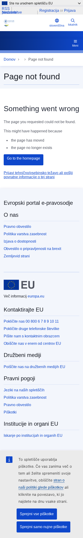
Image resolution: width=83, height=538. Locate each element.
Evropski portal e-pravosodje (38, 203)
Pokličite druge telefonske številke (31, 329)
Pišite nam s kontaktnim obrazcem (31, 336)
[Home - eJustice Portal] (25, 22)
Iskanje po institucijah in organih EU (33, 435)
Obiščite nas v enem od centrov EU (32, 343)
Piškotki (10, 412)
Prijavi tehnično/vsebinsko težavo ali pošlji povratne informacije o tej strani (38, 175)
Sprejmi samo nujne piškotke (43, 527)
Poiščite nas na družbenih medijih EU (34, 367)
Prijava (70, 10)
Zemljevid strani (17, 256)
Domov (9, 59)
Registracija (49, 10)
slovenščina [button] (56, 25)
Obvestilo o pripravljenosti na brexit (32, 249)
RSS (6, 9)
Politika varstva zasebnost (25, 234)
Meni (75, 45)
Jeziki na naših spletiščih (24, 390)
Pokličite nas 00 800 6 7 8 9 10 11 (31, 321)
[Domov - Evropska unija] (19, 285)
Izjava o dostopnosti (20, 241)
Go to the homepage (23, 158)
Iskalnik (72, 24)
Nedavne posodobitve (12, 12)
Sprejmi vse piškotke (37, 514)
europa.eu (36, 296)
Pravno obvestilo (17, 227)
